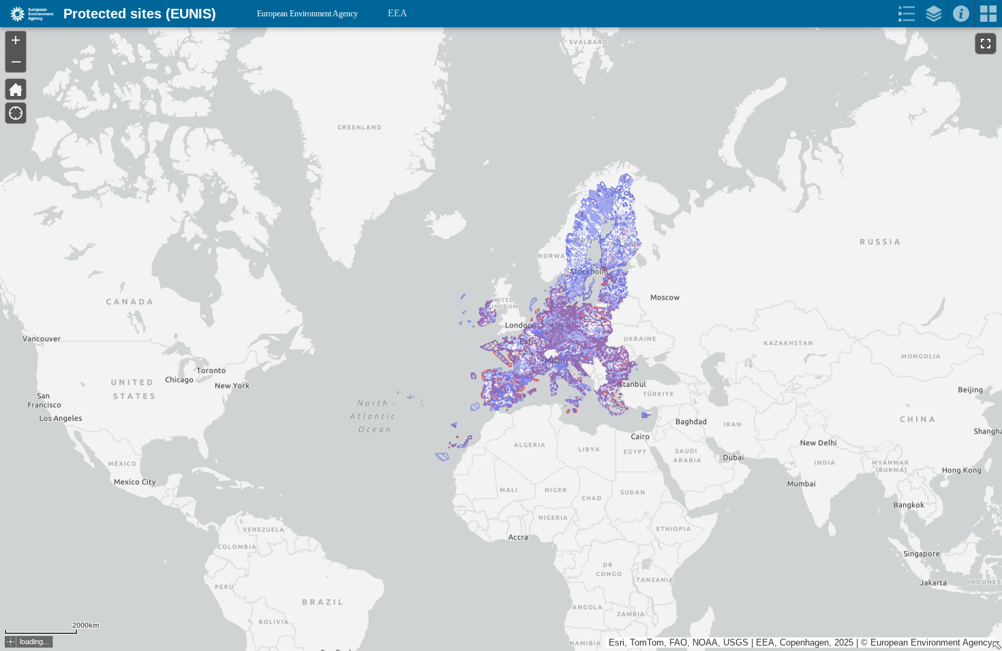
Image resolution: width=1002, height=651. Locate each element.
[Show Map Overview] (996, 645)
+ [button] (15, 40)
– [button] (16, 60)
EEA (397, 13)
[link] (27, 13)
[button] (10, 641)
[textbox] (131, 42)
